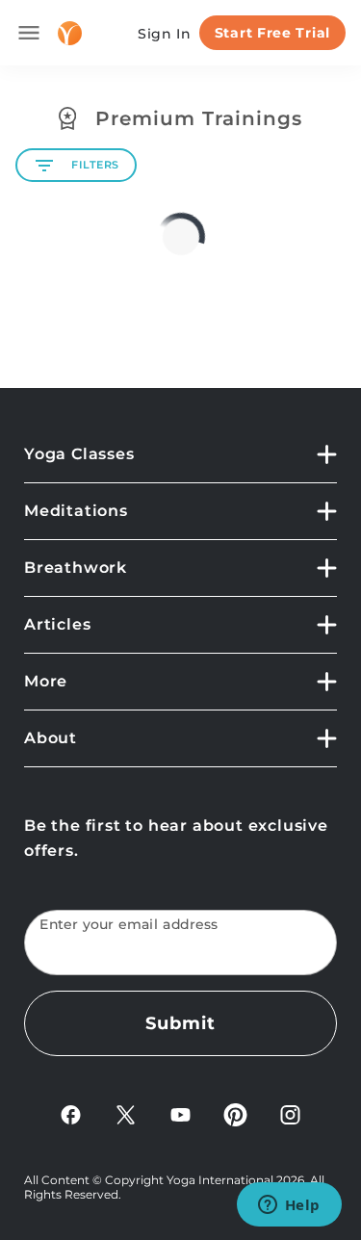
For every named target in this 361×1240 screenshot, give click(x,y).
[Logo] (70, 33)
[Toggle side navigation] (28, 32)
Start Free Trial (272, 32)
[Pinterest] (235, 1113)
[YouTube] (180, 1113)
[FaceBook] (71, 1113)
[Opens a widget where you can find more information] (289, 1206)
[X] (126, 1113)
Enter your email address (129, 925)
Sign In (165, 33)
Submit (180, 1023)
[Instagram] (290, 1113)
